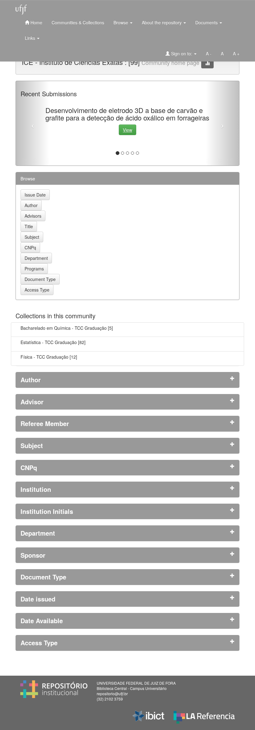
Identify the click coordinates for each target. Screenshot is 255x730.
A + (236, 53)
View (127, 130)
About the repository (162, 22)
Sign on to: (181, 53)
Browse (121, 22)
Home (35, 22)
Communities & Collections (78, 22)
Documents (207, 22)
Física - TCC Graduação (44, 357)
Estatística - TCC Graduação (49, 342)
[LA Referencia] (204, 716)
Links (30, 38)
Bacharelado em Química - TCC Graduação (64, 328)
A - (208, 53)
